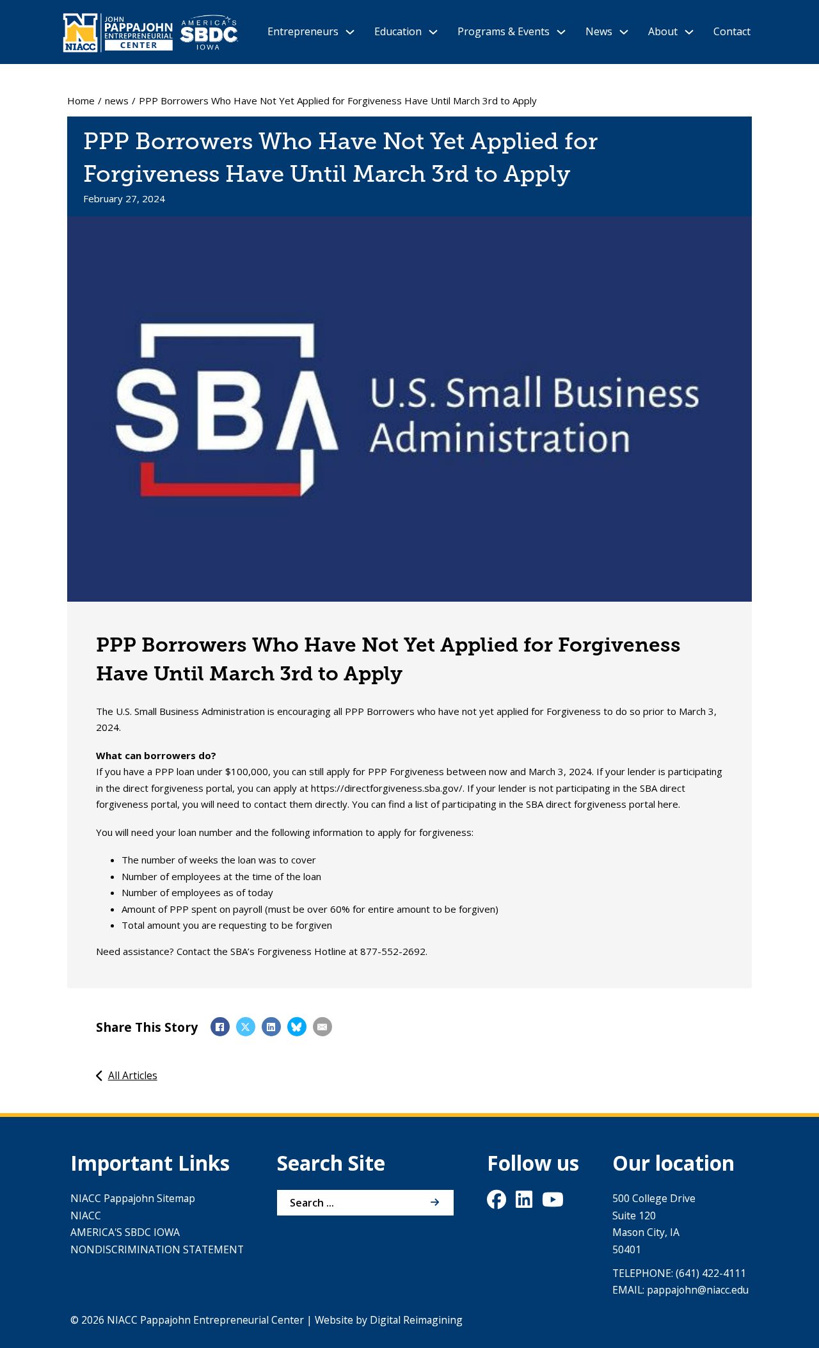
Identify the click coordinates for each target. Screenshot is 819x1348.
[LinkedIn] (271, 1026)
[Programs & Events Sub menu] (561, 32)
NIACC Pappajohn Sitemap (132, 1198)
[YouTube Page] (553, 1202)
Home (81, 100)
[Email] (322, 1026)
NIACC (85, 1215)
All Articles (132, 1075)
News (598, 31)
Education (398, 31)
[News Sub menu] (624, 32)
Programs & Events (503, 31)
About (663, 31)
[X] (245, 1026)
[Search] (434, 1203)
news (117, 100)
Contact (732, 31)
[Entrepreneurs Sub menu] (350, 32)
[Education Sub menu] (433, 32)
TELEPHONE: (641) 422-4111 (679, 1273)
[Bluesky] (296, 1026)
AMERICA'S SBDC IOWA (125, 1232)
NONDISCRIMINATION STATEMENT (157, 1249)
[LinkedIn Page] (524, 1202)
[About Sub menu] (689, 32)
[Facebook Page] (496, 1202)
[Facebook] (220, 1026)
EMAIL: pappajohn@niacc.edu (680, 1290)
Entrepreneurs (302, 31)
